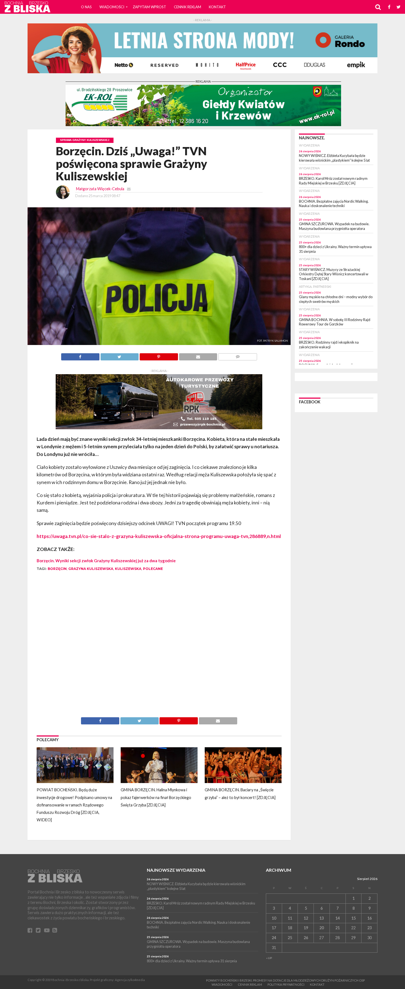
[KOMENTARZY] (237, 355)
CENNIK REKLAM (187, 7)
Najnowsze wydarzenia (176, 870)
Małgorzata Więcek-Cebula (100, 188)
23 (369, 927)
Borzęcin (57, 569)
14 (337, 918)
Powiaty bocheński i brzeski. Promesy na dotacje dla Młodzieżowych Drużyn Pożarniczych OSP (285, 980)
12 (306, 918)
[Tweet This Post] (119, 355)
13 (321, 918)
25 (290, 937)
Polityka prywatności (286, 984)
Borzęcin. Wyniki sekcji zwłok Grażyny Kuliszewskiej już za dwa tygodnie (106, 560)
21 (337, 927)
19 (306, 927)
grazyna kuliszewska (90, 569)
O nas (86, 7)
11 (290, 918)
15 (353, 918)
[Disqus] (159, 648)
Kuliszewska (128, 569)
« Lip (269, 958)
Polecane (153, 569)
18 (290, 927)
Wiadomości (111, 7)
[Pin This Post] (158, 355)
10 (274, 918)
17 (274, 927)
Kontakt (217, 7)
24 (274, 937)
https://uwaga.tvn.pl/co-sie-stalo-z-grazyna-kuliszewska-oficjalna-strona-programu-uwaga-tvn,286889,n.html (159, 536)
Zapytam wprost (149, 7)
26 (306, 937)
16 (369, 918)
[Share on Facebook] (80, 355)
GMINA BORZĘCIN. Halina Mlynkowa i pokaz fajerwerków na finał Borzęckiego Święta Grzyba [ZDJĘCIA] (156, 797)
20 (321, 927)
